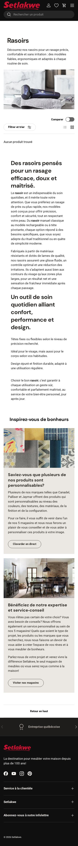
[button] (64, 5)
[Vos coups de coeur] (56, 5)
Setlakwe (16, 837)
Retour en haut (39, 711)
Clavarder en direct (24, 544)
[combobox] (39, 14)
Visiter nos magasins (26, 682)
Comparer (57, 119)
